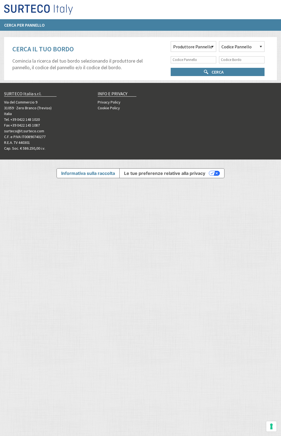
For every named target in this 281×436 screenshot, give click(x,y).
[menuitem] (27, 25)
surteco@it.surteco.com (24, 130)
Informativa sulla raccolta (88, 173)
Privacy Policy (109, 102)
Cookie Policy (109, 107)
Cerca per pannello (24, 25)
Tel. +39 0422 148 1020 (22, 119)
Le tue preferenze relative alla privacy (164, 173)
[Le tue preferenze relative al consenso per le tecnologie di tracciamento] (271, 426)
